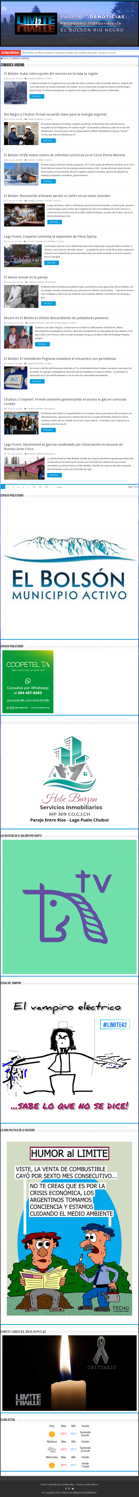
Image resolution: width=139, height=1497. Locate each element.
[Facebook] (66, 1489)
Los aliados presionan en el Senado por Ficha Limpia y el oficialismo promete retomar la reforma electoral (70, 52)
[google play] (73, 1489)
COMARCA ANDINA (35, 79)
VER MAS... (37, 96)
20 (40, 487)
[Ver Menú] (4, 9)
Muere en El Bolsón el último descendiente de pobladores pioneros (56, 318)
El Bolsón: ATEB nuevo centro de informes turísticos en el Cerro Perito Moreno (64, 155)
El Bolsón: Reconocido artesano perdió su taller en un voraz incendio (57, 196)
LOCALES (48, 79)
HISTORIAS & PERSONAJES (56, 323)
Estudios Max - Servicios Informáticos (80, 1484)
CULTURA (48, 201)
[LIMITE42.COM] (69, 24)
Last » (59, 487)
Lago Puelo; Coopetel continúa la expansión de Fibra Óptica (50, 236)
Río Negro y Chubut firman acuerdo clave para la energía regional (55, 114)
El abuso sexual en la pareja (26, 277)
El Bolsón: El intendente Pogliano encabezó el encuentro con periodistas (60, 359)
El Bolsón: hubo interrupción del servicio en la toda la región (51, 74)
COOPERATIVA (49, 241)
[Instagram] (69, 1489)
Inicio (6, 58)
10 (34, 487)
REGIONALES (50, 282)
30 (46, 487)
